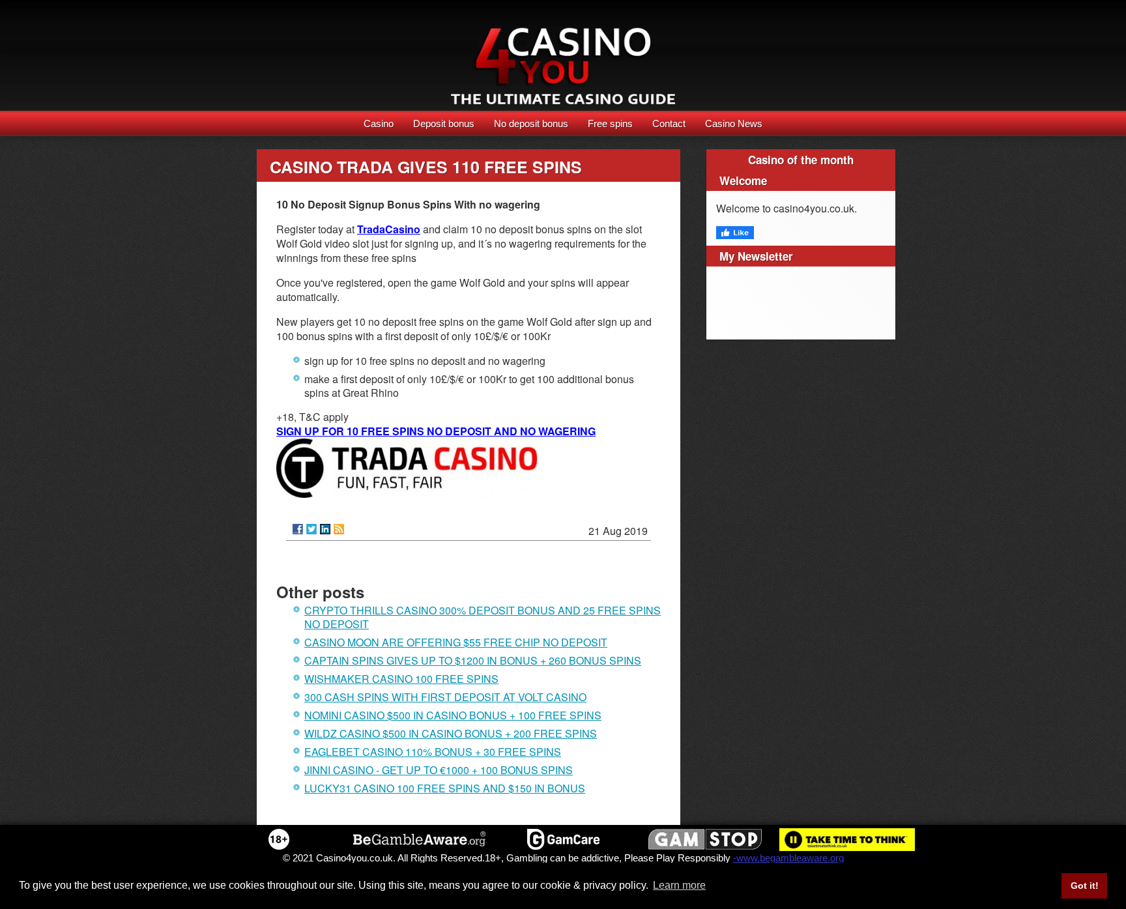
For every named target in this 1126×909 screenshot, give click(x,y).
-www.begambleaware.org (788, 857)
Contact (669, 123)
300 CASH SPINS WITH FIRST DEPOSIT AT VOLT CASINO (445, 696)
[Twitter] (311, 529)
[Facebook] (298, 529)
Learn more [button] (679, 885)
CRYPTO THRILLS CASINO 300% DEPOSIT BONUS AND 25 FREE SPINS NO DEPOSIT (482, 617)
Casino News (733, 123)
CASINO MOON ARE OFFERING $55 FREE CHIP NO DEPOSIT (455, 642)
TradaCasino (388, 229)
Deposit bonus (443, 123)
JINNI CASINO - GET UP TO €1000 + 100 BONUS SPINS (438, 769)
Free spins (610, 123)
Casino (379, 123)
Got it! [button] (1085, 885)
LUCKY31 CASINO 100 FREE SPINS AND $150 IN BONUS (444, 788)
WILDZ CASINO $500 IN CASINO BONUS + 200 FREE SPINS (450, 733)
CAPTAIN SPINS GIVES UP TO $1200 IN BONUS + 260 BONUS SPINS (472, 660)
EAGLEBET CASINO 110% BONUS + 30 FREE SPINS (432, 751)
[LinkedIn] (325, 529)
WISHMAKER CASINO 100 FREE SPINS (401, 678)
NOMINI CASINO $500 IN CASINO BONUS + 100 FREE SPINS (452, 715)
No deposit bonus (531, 123)
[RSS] (339, 529)
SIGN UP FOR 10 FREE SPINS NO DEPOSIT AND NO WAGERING (436, 431)
